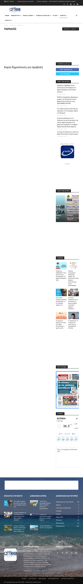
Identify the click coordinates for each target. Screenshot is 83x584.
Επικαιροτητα (15, 15)
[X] (74, 4)
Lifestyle (8, 20)
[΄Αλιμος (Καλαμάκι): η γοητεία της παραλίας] (34, 527)
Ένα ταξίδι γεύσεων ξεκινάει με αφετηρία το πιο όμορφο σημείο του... (61, 301)
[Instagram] (70, 4)
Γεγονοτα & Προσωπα (43, 15)
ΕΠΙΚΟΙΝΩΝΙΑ (42, 578)
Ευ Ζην (55, 15)
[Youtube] (77, 4)
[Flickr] (67, 4)
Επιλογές (63, 15)
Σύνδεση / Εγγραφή (42, 1)
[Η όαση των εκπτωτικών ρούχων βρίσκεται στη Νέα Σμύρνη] (34, 516)
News (60, 200)
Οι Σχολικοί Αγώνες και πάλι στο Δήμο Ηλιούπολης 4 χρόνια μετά (68, 133)
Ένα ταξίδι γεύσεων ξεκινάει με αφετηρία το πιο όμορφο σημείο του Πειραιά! (67, 111)
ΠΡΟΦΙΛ (24, 578)
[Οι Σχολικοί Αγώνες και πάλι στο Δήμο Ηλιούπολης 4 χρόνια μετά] (61, 315)
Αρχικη (7, 15)
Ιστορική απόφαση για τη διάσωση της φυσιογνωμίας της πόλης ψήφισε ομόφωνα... (73, 303)
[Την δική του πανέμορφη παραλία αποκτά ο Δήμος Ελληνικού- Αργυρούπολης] (34, 503)
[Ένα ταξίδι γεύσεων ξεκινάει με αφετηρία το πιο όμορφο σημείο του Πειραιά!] (61, 292)
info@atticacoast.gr (38, 571)
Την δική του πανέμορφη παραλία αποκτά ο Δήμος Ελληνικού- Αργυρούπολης (45, 505)
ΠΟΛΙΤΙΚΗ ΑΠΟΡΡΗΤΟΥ (67, 578)
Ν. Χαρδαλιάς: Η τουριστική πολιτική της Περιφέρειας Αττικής (73, 324)
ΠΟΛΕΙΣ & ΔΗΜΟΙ (28, 15)
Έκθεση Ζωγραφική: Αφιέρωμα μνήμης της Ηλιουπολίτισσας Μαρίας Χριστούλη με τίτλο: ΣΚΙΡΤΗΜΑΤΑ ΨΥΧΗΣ (67, 100)
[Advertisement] (55, 10)
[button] (76, 16)
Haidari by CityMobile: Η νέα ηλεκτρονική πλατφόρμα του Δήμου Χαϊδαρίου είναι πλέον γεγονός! (66, 89)
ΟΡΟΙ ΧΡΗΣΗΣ (32, 578)
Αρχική (6, 25)
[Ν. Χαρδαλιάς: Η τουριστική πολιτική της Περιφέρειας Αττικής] (73, 315)
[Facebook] (64, 4)
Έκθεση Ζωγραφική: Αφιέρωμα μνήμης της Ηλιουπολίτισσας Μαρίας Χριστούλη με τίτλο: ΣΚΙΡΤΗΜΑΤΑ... (73, 278)
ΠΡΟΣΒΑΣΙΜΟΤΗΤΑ (53, 578)
